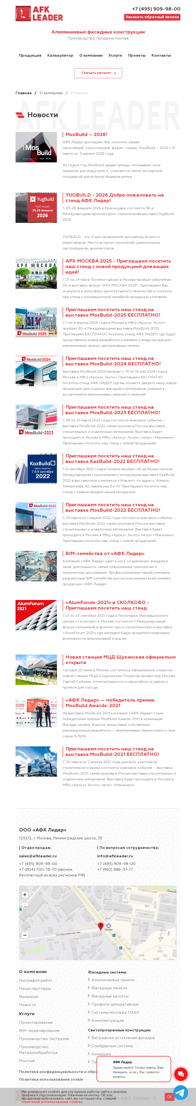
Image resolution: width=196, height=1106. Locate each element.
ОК (169, 1097)
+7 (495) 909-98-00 (156, 9)
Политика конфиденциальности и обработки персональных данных (87, 1072)
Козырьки (101, 1054)
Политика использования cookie (51, 1080)
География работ (35, 981)
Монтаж (27, 1061)
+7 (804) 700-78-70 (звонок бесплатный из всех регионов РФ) (52, 872)
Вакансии (28, 997)
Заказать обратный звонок (152, 17)
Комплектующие (108, 1021)
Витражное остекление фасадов (123, 1038)
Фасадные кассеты (110, 996)
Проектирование (36, 1023)
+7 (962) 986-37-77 (115, 870)
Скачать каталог (96, 73)
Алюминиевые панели (113, 980)
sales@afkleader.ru (38, 856)
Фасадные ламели (109, 988)
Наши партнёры (35, 989)
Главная (24, 93)
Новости (27, 1005)
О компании (51, 93)
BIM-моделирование (39, 1031)
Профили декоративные (115, 1005)
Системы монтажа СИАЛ (115, 1013)
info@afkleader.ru (115, 856)
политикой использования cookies (52, 1102)
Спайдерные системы (112, 1046)
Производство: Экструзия (44, 1039)
